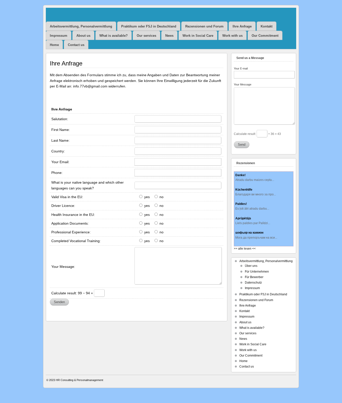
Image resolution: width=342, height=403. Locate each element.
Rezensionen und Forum (204, 26)
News (169, 35)
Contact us (76, 45)
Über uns (251, 266)
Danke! (240, 175)
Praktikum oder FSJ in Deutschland (148, 26)
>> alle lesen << (245, 248)
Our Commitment (265, 35)
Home (54, 45)
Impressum (58, 35)
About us (83, 35)
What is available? (113, 35)
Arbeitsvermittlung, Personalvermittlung (81, 26)
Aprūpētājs (243, 218)
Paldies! (241, 204)
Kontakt (266, 26)
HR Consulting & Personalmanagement (79, 380)
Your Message (242, 84)
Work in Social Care (198, 35)
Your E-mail (241, 68)
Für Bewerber (254, 277)
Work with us (232, 35)
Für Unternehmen (257, 271)
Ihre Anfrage (242, 26)
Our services (146, 35)
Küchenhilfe (243, 189)
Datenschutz (253, 282)
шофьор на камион (249, 232)
